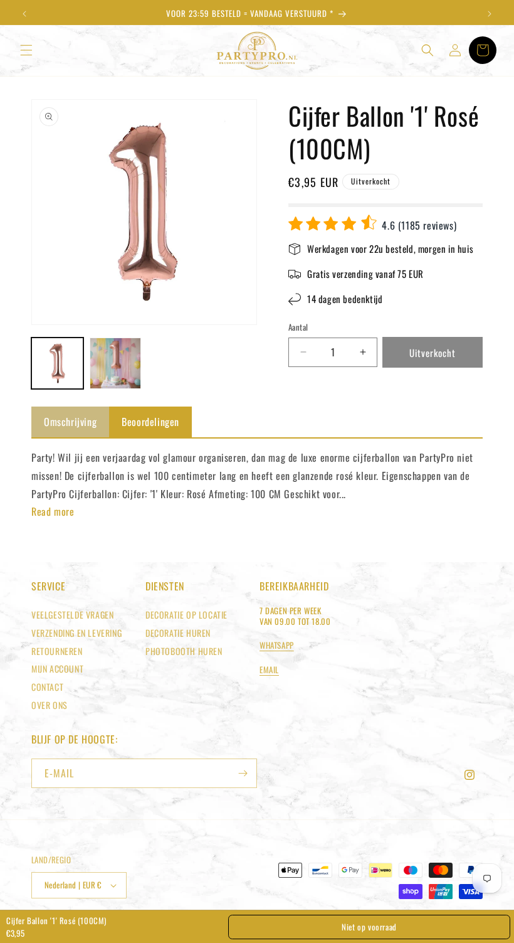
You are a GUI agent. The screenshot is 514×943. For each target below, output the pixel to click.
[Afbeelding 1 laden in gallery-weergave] (57, 364)
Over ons (49, 704)
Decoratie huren (178, 632)
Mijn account (57, 668)
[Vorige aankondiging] (24, 14)
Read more (52, 511)
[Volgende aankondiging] (489, 14)
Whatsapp (277, 645)
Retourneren (57, 651)
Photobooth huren (184, 651)
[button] (26, 50)
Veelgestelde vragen (72, 614)
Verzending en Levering (76, 632)
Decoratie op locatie (186, 614)
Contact (47, 686)
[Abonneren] (242, 773)
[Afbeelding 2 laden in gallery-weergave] (116, 364)
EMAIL (269, 669)
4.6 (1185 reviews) (417, 225)
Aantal (298, 327)
